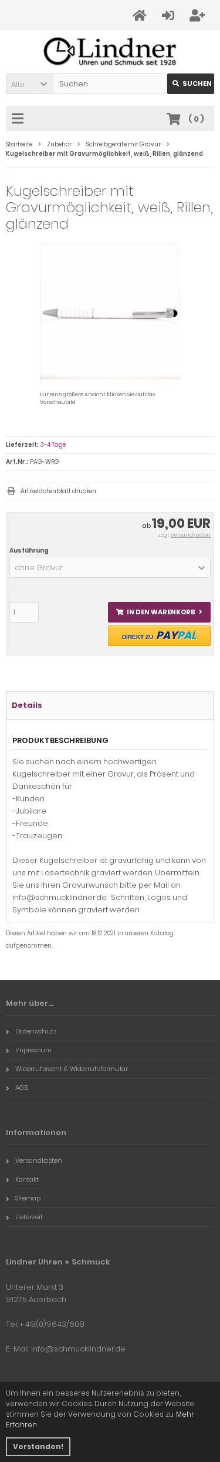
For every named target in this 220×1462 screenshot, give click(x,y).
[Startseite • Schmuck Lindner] (110, 52)
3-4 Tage (53, 444)
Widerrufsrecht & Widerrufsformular (71, 1068)
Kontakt (27, 1179)
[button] (29, 83)
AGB (21, 1087)
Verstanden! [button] (38, 1446)
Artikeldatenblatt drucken (58, 491)
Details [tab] (27, 705)
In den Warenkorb (159, 612)
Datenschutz (36, 1031)
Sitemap (27, 1198)
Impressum (33, 1050)
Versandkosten (191, 534)
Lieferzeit (29, 1217)
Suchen (191, 83)
